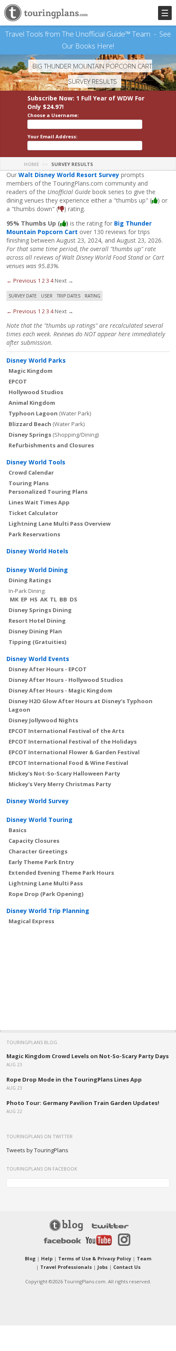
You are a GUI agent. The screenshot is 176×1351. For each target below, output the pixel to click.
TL (53, 599)
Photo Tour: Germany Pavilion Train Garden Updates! (82, 1103)
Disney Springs (30, 434)
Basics (17, 830)
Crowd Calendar (31, 472)
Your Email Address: (52, 136)
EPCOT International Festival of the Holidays (73, 741)
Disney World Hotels (37, 551)
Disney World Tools (35, 462)
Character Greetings (38, 851)
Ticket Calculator (33, 513)
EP (24, 599)
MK (14, 599)
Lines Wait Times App (39, 502)
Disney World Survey (37, 801)
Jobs (102, 1267)
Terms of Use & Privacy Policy (94, 1258)
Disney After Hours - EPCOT (48, 669)
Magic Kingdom (31, 371)
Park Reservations (34, 534)
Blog (30, 1258)
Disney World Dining (37, 570)
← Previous (21, 280)
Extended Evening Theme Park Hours (61, 872)
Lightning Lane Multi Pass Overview (60, 523)
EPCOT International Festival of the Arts (66, 731)
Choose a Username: (53, 115)
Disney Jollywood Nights (43, 720)
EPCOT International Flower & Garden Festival (74, 752)
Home (31, 164)
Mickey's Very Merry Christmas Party (60, 784)
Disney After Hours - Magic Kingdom (60, 690)
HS (34, 599)
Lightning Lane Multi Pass (46, 883)
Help (47, 1258)
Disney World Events (37, 659)
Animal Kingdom (32, 402)
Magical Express (31, 921)
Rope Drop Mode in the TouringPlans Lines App (74, 1079)
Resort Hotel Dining (37, 620)
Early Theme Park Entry (41, 862)
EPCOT (18, 381)
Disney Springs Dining (40, 610)
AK (43, 599)
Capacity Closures (34, 840)
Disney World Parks (36, 360)
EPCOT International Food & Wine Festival (68, 763)
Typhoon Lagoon (33, 413)
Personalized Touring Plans (48, 491)
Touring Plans (29, 483)
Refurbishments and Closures (51, 445)
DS (73, 599)
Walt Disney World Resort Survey (68, 175)
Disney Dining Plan (35, 631)
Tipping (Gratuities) (37, 642)
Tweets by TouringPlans (37, 1150)
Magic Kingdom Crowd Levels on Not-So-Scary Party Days (87, 1056)
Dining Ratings (30, 580)
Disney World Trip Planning (47, 911)
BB (63, 599)
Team (144, 1258)
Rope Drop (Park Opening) (46, 894)
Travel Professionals (66, 1267)
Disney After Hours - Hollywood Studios (66, 680)
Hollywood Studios (36, 392)
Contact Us (127, 1267)
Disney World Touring (39, 820)
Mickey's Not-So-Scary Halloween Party (64, 773)
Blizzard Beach (30, 424)
